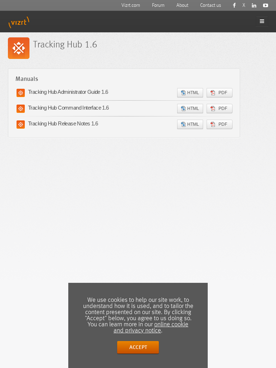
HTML (193, 92)
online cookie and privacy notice (151, 327)
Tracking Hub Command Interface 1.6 (68, 108)
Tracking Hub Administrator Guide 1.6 (68, 92)
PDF (222, 92)
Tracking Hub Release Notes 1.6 (63, 123)
